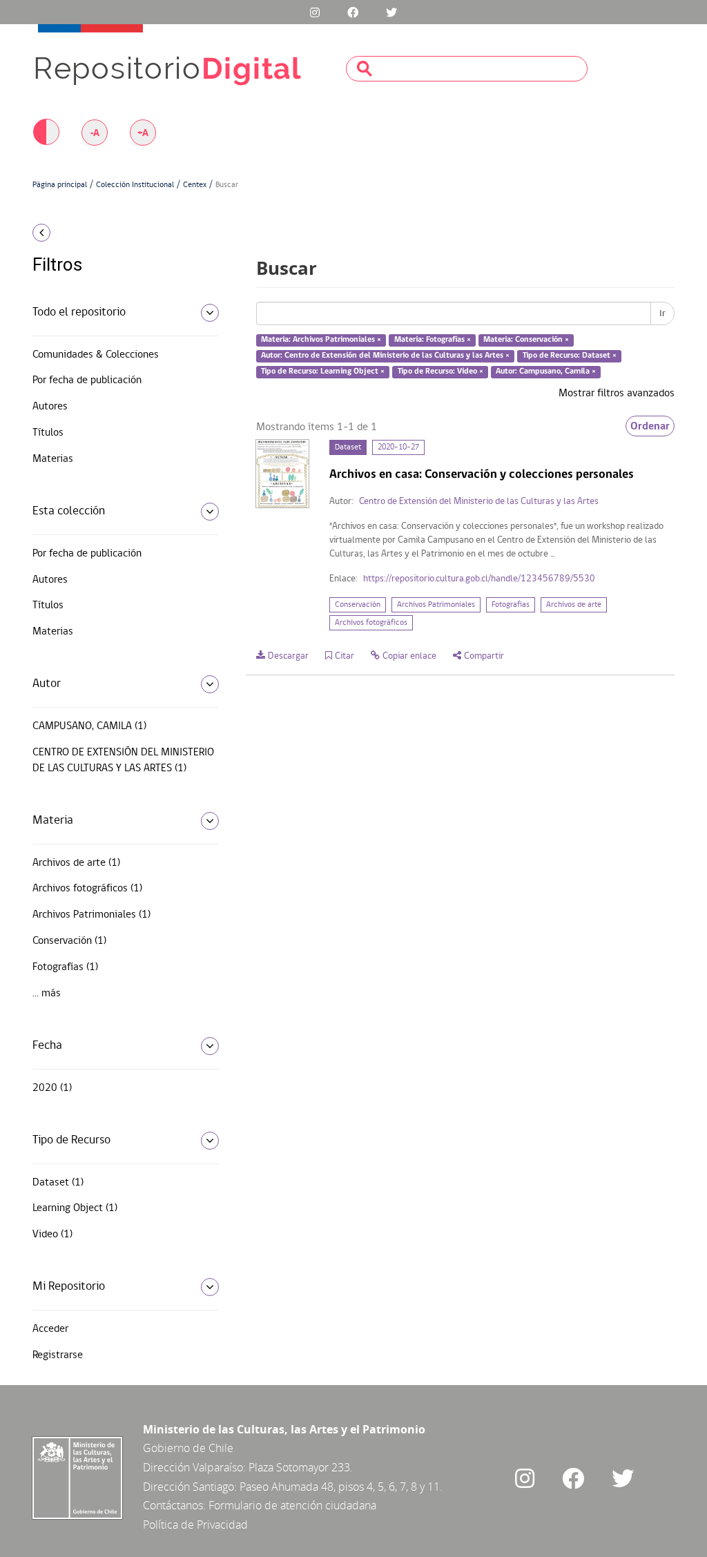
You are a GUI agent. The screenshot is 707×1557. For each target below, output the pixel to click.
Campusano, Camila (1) (89, 726)
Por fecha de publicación (87, 380)
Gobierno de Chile (188, 1448)
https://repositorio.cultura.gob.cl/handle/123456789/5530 (479, 579)
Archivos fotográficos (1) (87, 888)
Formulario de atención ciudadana (292, 1505)
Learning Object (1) (74, 1208)
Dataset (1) (58, 1182)
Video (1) (52, 1234)
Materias (52, 459)
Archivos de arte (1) (76, 863)
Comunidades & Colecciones (95, 354)
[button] (104, 233)
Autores (50, 406)
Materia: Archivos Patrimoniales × (321, 340)
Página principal (59, 185)
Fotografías (511, 605)
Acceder (50, 1329)
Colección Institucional (135, 185)
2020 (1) (52, 1088)
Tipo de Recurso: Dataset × (570, 355)
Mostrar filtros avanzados (617, 393)
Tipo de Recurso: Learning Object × (323, 371)
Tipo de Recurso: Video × (440, 371)
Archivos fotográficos (371, 623)
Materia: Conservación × (526, 340)
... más (46, 993)
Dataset (348, 447)
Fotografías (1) (65, 967)
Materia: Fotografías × (432, 340)
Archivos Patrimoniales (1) (91, 914)
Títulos (48, 432)
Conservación (357, 605)
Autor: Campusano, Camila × (546, 371)
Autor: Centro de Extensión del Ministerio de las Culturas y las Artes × (385, 355)
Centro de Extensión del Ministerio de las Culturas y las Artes (479, 501)
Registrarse (57, 1355)
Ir (662, 313)
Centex (194, 185)
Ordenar (650, 426)
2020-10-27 (398, 447)
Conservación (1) (69, 941)
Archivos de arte (573, 605)
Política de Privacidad (195, 1524)
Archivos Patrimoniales (436, 605)
